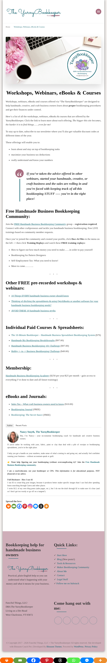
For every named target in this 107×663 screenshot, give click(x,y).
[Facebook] (19, 510)
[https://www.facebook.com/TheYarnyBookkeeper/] (84, 628)
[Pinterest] (24, 510)
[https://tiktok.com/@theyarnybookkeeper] (93, 628)
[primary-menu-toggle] (98, 11)
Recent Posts (21, 429)
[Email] (13, 510)
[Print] (8, 510)
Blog (59, 563)
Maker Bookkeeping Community (74, 571)
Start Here (62, 559)
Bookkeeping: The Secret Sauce (28, 418)
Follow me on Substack (68, 587)
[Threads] (41, 510)
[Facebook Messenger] (35, 510)
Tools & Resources (67, 567)
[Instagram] (30, 510)
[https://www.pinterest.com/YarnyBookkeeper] (58, 628)
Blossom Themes (72, 654)
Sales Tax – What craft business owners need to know (39, 407)
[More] (46, 510)
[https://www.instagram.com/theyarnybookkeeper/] (76, 628)
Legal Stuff (62, 583)
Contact (61, 579)
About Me (62, 575)
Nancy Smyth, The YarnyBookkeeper (40, 435)
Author (9, 429)
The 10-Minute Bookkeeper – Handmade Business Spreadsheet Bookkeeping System (56, 334)
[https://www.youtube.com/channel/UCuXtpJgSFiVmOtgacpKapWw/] (67, 628)
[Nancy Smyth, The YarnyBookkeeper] (13, 437)
